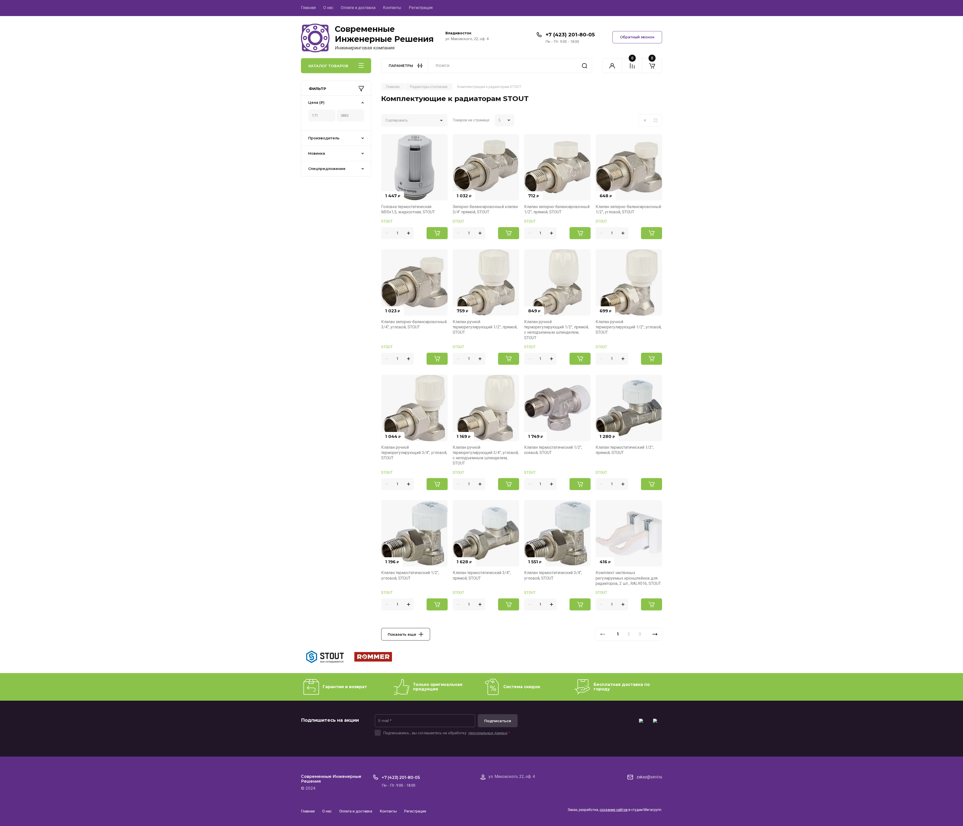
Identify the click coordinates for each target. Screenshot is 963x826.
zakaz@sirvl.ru (649, 777)
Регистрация (421, 7)
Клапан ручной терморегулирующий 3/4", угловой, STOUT (414, 453)
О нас (328, 7)
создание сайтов (614, 810)
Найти (584, 65)
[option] (325, 658)
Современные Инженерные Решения (384, 34)
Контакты (392, 7)
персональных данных (487, 733)
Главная (308, 7)
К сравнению (387, 140)
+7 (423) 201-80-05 (570, 35)
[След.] (655, 634)
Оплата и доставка (358, 7)
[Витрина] (655, 120)
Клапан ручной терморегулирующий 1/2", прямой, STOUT (485, 327)
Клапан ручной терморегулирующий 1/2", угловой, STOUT (629, 327)
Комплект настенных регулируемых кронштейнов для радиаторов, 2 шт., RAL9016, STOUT (628, 578)
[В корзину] (437, 233)
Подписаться (497, 720)
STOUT (387, 221)
